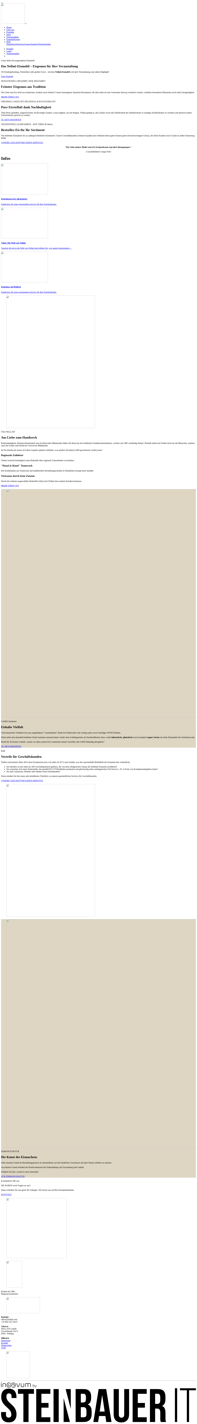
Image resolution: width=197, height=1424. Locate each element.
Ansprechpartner (31, 44)
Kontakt (9, 49)
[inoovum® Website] (19, 1387)
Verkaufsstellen (44, 44)
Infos (8, 34)
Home (9, 27)
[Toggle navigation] (26, 23)
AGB (3, 1348)
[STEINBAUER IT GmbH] (98, 1422)
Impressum (5, 1340)
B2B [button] (8, 42)
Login (9, 51)
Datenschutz (6, 1345)
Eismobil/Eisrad (13, 39)
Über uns (10, 30)
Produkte (10, 32)
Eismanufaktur (12, 37)
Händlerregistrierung (15, 44)
